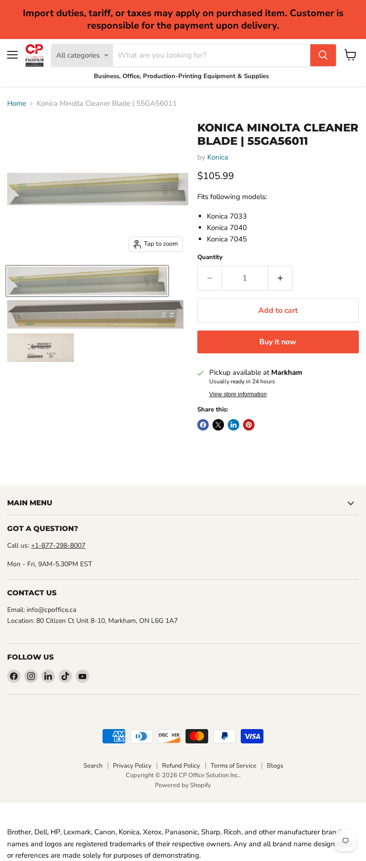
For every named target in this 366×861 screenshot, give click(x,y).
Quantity (210, 257)
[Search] (323, 55)
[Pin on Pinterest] (248, 424)
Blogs (275, 765)
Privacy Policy (132, 765)
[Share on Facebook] (203, 424)
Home (16, 104)
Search (92, 765)
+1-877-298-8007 (58, 545)
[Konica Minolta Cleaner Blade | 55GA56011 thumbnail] (87, 281)
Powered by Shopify (183, 785)
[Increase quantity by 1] (280, 278)
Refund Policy (181, 765)
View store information (238, 394)
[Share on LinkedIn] (233, 424)
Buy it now (277, 342)
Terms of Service (233, 765)
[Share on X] (218, 424)
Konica (217, 157)
